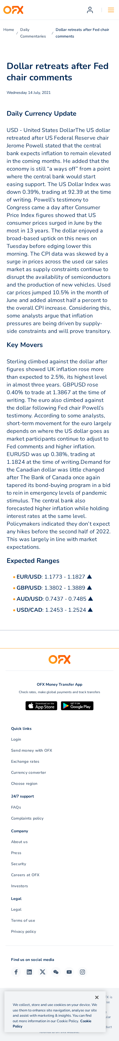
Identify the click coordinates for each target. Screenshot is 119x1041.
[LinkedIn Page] (29, 972)
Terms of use (23, 920)
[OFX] (13, 10)
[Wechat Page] (56, 972)
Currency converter (28, 772)
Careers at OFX (25, 875)
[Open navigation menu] (111, 10)
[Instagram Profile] (82, 972)
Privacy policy (23, 931)
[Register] (90, 10)
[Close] (97, 997)
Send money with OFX (31, 750)
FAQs (16, 807)
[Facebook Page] (16, 972)
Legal (16, 909)
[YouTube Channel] (69, 972)
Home (8, 29)
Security (18, 864)
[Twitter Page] (43, 972)
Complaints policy (27, 818)
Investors (19, 886)
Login (16, 739)
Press (16, 852)
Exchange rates (25, 761)
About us (19, 841)
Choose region (24, 783)
